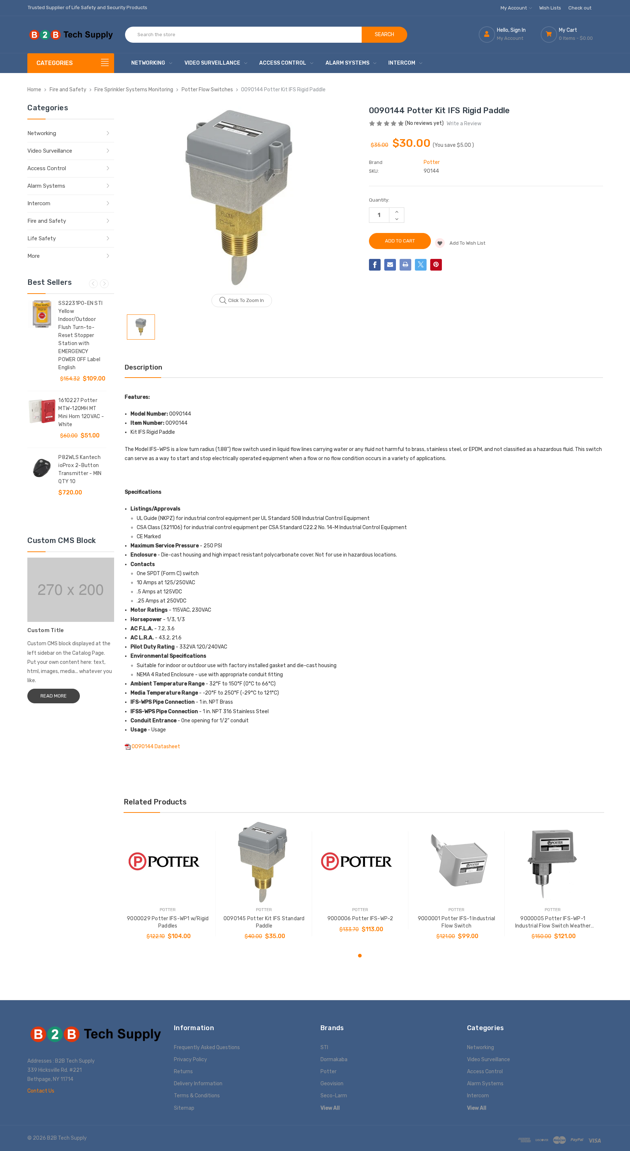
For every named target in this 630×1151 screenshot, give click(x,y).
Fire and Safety (46, 221)
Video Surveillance (212, 63)
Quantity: (379, 200)
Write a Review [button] (464, 124)
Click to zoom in (246, 300)
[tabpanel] (168, 883)
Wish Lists (550, 8)
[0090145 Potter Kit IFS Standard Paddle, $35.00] (264, 862)
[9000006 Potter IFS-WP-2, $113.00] (360, 862)
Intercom (401, 63)
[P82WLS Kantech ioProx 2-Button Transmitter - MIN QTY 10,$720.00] (42, 468)
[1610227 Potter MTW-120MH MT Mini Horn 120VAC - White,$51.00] (42, 411)
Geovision (331, 1084)
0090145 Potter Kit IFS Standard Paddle (264, 922)
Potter (328, 1071)
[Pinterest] (436, 265)
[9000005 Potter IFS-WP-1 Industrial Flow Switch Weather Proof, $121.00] (553, 862)
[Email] (390, 265)
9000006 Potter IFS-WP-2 (360, 918)
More (33, 256)
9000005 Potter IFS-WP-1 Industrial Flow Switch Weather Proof (553, 922)
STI (324, 1047)
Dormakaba (333, 1059)
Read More (53, 696)
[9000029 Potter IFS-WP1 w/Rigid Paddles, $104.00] (168, 862)
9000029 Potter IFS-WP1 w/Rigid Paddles (168, 922)
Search (384, 34)
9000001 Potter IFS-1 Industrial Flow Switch (456, 922)
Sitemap (184, 1108)
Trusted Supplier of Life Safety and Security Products (87, 7)
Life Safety (41, 238)
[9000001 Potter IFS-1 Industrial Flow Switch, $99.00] (456, 862)
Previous (93, 283)
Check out (579, 8)
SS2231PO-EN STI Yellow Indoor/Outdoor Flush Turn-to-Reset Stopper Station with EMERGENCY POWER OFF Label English (80, 335)
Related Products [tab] (155, 802)
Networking (148, 63)
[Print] (405, 265)
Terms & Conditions (197, 1096)
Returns (183, 1071)
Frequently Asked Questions (207, 1047)
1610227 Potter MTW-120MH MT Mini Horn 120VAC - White (81, 412)
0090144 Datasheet (156, 746)
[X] (421, 265)
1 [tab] (360, 955)
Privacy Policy (190, 1059)
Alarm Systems (347, 63)
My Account (514, 8)
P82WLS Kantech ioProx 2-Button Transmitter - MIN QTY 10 (79, 469)
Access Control (282, 63)
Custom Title (45, 630)
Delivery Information (198, 1084)
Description (143, 367)
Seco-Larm (333, 1096)
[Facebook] (375, 265)
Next (104, 283)
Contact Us (40, 1091)
